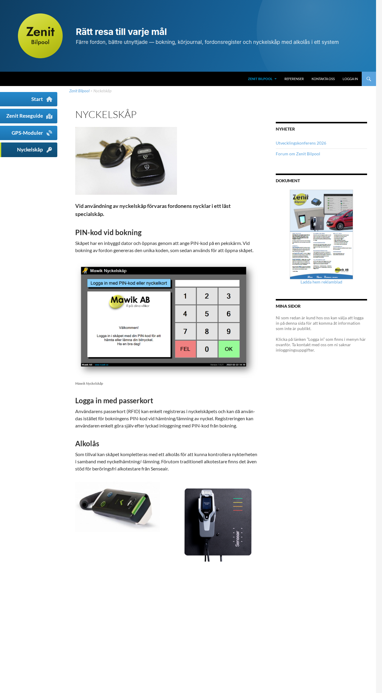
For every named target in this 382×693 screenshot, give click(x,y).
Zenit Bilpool (260, 79)
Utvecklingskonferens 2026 (301, 142)
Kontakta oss (323, 79)
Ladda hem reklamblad (321, 281)
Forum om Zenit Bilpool (298, 153)
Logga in (350, 79)
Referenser (294, 79)
